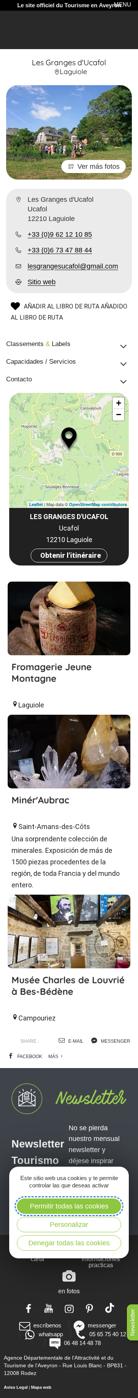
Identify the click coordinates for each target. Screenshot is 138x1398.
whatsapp (50, 1334)
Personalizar (69, 1224)
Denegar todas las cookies (69, 1243)
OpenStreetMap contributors (98, 504)
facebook (29, 1056)
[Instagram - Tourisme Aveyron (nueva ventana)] (69, 1308)
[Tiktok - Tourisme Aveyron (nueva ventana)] (110, 1308)
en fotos (69, 1291)
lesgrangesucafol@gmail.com (73, 266)
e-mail (75, 1041)
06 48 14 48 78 (82, 1343)
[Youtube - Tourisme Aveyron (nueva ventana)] (49, 1308)
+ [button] (118, 403)
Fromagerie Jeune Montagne (52, 672)
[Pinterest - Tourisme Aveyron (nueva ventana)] (89, 1308)
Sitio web (42, 282)
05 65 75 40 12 (107, 1334)
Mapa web (41, 1387)
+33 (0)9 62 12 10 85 (60, 234)
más (53, 1056)
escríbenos (47, 1325)
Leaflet (36, 504)
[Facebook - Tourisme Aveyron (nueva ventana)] (28, 1308)
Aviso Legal (16, 1387)
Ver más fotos (98, 166)
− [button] (118, 414)
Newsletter (132, 1322)
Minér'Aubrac (40, 800)
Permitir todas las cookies (69, 1206)
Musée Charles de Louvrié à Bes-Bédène (68, 985)
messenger (115, 1041)
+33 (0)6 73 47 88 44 (60, 250)
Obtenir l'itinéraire (70, 555)
